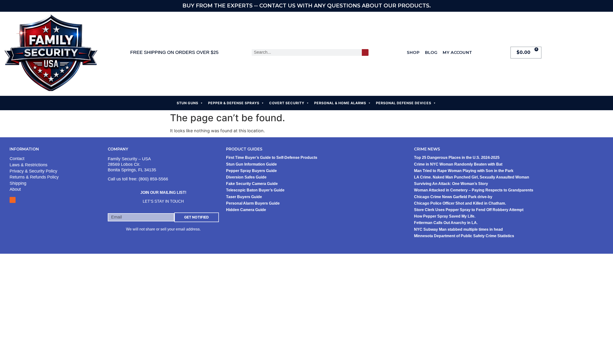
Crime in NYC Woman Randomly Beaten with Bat (458, 164)
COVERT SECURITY (286, 103)
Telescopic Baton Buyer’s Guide (255, 190)
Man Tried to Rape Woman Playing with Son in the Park (463, 171)
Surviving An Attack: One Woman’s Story (451, 184)
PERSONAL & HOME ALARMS (340, 103)
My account (457, 52)
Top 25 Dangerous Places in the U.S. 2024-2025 (456, 157)
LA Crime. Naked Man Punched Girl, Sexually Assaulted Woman (471, 177)
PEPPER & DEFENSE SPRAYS (233, 103)
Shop (413, 52)
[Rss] (13, 200)
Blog (431, 52)
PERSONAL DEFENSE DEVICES (403, 103)
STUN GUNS (187, 103)
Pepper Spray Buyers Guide (251, 171)
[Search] (365, 52)
